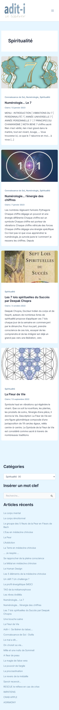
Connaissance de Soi (15, 97)
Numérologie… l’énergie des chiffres (22, 605)
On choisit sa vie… (13, 645)
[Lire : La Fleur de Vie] (29, 363)
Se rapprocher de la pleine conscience (23, 558)
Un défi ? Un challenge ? (16, 579)
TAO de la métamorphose (17, 589)
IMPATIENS (9, 691)
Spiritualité (45, 97)
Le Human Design (12, 568)
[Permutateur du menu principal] (52, 10)
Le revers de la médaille (15, 676)
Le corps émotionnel (14, 518)
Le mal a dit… (10, 639)
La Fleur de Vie (15, 394)
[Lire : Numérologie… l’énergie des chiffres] (29, 165)
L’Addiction (9, 542)
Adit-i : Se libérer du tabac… (18, 629)
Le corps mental (12, 513)
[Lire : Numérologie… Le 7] (29, 72)
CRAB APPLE (10, 697)
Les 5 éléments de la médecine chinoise (24, 573)
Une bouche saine (13, 619)
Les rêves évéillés (12, 594)
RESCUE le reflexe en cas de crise (21, 686)
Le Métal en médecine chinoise (19, 563)
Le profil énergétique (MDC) (18, 584)
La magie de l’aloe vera (15, 660)
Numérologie (32, 97)
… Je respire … (11, 553)
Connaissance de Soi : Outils (18, 634)
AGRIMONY (9, 702)
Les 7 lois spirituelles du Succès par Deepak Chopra (27, 299)
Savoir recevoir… (12, 681)
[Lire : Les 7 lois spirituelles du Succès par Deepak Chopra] (29, 266)
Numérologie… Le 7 (18, 102)
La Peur (7, 537)
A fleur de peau (11, 655)
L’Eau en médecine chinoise (18, 532)
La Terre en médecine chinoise (19, 547)
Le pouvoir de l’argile (14, 665)
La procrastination (13, 671)
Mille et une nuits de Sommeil (18, 650)
